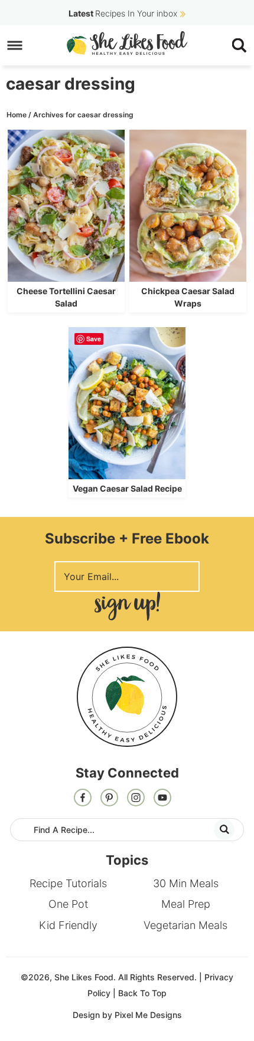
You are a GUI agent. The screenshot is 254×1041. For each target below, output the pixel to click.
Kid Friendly (68, 925)
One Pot (68, 904)
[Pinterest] (109, 799)
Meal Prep (185, 904)
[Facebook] (82, 799)
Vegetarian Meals (185, 925)
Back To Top (142, 993)
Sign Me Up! (127, 606)
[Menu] (15, 45)
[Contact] (162, 799)
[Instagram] (136, 799)
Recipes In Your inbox (123, 13)
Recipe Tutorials (68, 883)
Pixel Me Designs (148, 1015)
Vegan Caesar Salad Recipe (127, 488)
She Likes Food (127, 43)
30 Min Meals (186, 883)
